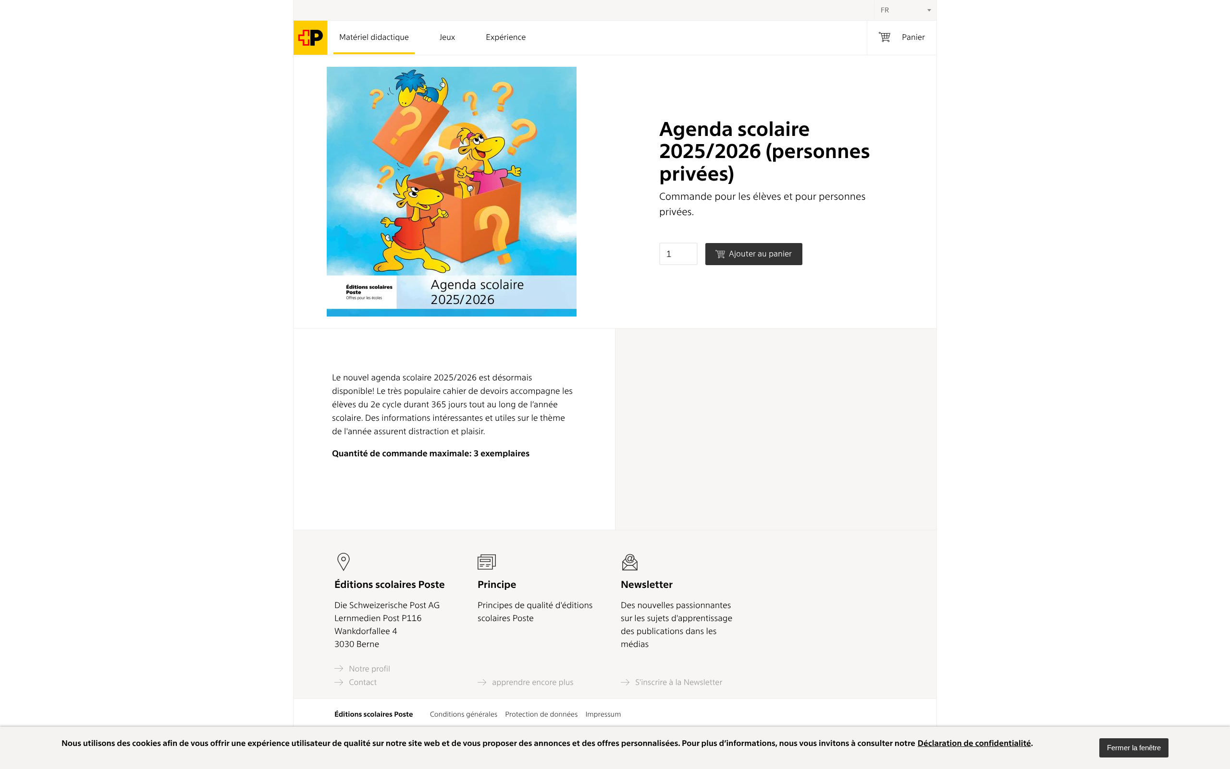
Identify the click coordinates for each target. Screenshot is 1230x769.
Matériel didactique (374, 37)
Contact (362, 682)
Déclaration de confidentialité (974, 743)
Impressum (603, 714)
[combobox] (905, 10)
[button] (1133, 747)
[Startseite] (311, 38)
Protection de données (541, 714)
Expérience (506, 37)
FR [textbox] (885, 10)
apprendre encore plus (532, 682)
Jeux (447, 37)
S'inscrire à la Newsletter (678, 682)
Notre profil (368, 668)
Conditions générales (464, 714)
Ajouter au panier (759, 253)
